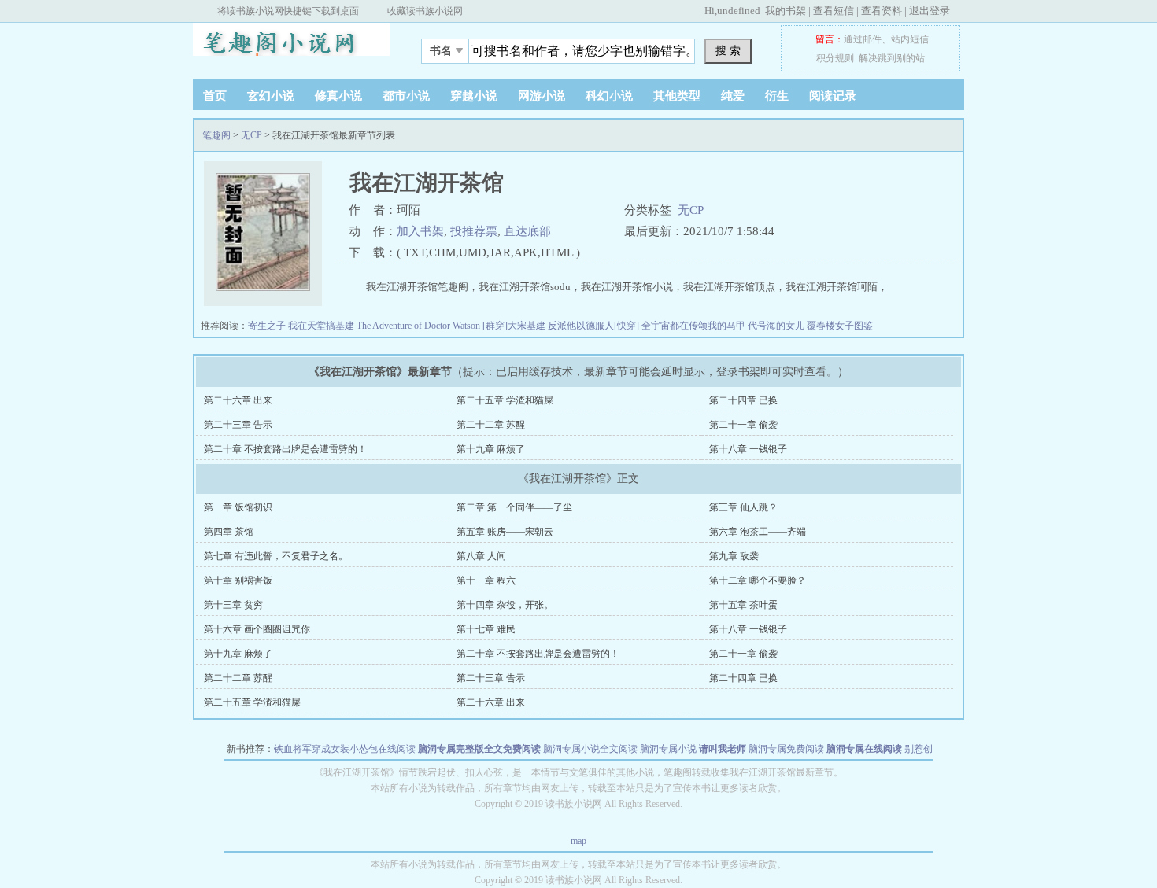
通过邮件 (863, 39)
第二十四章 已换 (743, 400)
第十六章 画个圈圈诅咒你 (257, 629)
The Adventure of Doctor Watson (419, 325)
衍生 (777, 96)
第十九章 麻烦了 (491, 449)
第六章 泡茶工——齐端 (757, 531)
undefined (738, 11)
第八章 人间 (481, 556)
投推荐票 (473, 231)
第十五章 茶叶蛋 (743, 604)
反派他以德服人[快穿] (594, 325)
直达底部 (527, 231)
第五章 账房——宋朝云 (505, 531)
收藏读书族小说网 (425, 11)
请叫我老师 (722, 748)
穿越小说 (473, 96)
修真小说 (338, 96)
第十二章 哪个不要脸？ (757, 580)
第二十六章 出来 (238, 400)
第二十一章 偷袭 (743, 424)
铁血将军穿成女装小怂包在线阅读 (345, 748)
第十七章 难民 (486, 629)
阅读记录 (832, 96)
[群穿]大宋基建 (515, 325)
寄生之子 (268, 325)
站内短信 (910, 39)
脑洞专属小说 (668, 748)
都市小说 (406, 96)
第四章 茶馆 (228, 531)
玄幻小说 (270, 96)
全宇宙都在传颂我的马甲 (694, 325)
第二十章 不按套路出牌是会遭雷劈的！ (285, 449)
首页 (215, 96)
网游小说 (541, 96)
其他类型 (676, 96)
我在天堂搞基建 (322, 325)
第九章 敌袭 (734, 556)
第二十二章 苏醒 (491, 424)
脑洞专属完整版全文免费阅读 (479, 748)
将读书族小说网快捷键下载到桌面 (288, 11)
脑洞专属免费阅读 (786, 748)
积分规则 (835, 58)
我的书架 (785, 11)
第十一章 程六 (486, 580)
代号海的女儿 (777, 325)
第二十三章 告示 (238, 424)
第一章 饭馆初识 (238, 507)
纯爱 (733, 96)
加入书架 (420, 231)
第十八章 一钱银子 (748, 449)
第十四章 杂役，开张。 (505, 604)
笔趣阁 (291, 46)
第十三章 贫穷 (233, 604)
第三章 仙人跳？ (743, 507)
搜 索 (728, 50)
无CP (251, 135)
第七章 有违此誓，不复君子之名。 (276, 556)
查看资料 (881, 11)
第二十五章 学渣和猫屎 (505, 400)
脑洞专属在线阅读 (864, 748)
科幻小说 (609, 96)
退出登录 (929, 11)
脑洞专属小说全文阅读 (590, 748)
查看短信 (833, 11)
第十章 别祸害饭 (238, 580)
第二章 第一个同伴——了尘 (514, 507)
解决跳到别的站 (892, 58)
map (578, 840)
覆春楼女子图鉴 (840, 325)
